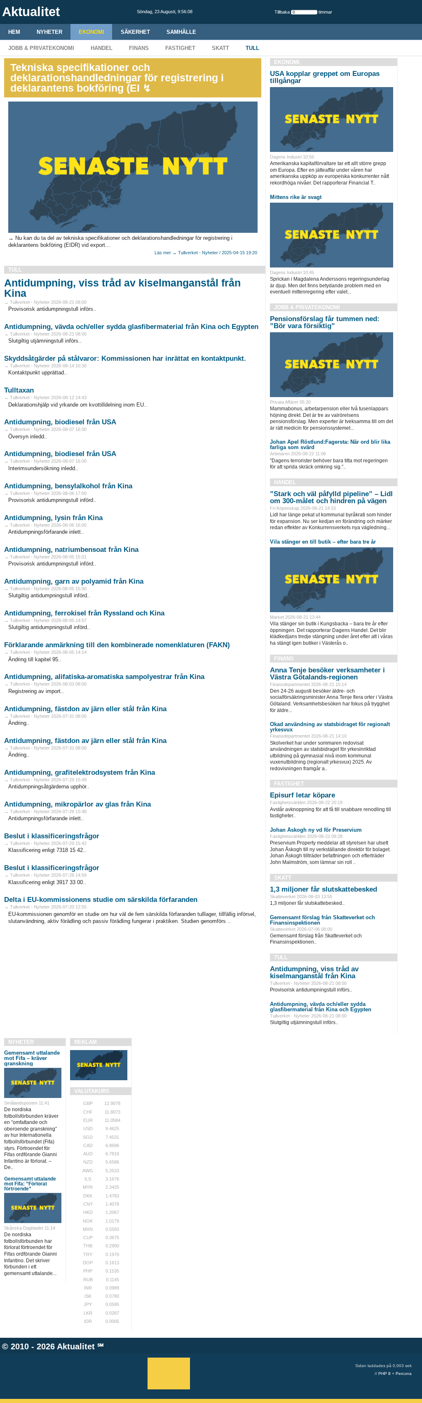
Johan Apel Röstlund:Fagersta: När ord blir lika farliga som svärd (330, 444)
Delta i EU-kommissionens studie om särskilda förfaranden (100, 900)
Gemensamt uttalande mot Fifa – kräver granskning (32, 1058)
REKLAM (85, 1042)
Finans (139, 48)
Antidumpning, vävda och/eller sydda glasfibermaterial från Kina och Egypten (131, 327)
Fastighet (180, 48)
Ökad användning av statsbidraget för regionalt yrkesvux (330, 727)
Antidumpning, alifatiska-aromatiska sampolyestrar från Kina (104, 677)
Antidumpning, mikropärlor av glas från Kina (77, 804)
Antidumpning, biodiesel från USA (60, 422)
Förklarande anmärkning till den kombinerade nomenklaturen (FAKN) (117, 645)
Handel (102, 48)
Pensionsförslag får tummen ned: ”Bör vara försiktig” (325, 322)
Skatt (220, 48)
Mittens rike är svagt (295, 197)
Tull (252, 48)
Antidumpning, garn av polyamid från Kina (73, 581)
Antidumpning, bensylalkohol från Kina (68, 486)
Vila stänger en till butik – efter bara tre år (323, 542)
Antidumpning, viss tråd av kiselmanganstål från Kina (122, 288)
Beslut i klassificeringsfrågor (51, 836)
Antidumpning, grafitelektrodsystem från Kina (79, 772)
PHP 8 (384, 1373)
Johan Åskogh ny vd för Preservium (316, 830)
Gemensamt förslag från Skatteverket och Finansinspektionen (322, 920)
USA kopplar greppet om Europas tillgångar (325, 77)
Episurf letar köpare (302, 795)
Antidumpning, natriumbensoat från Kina (71, 550)
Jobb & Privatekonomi (41, 48)
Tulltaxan (19, 390)
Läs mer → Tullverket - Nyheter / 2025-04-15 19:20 (206, 252)
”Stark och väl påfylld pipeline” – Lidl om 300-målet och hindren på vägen (331, 497)
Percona (404, 1373)
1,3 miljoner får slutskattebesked (323, 889)
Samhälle (181, 32)
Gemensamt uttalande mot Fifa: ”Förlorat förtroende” (30, 1184)
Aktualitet (76, 1346)
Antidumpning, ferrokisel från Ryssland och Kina (84, 613)
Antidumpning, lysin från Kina (53, 518)
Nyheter (49, 32)
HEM (14, 32)
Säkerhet (135, 32)
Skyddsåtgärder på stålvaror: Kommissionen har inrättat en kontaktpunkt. (125, 358)
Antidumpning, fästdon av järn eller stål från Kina (85, 709)
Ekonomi (91, 32)
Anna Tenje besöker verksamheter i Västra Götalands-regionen (327, 673)
